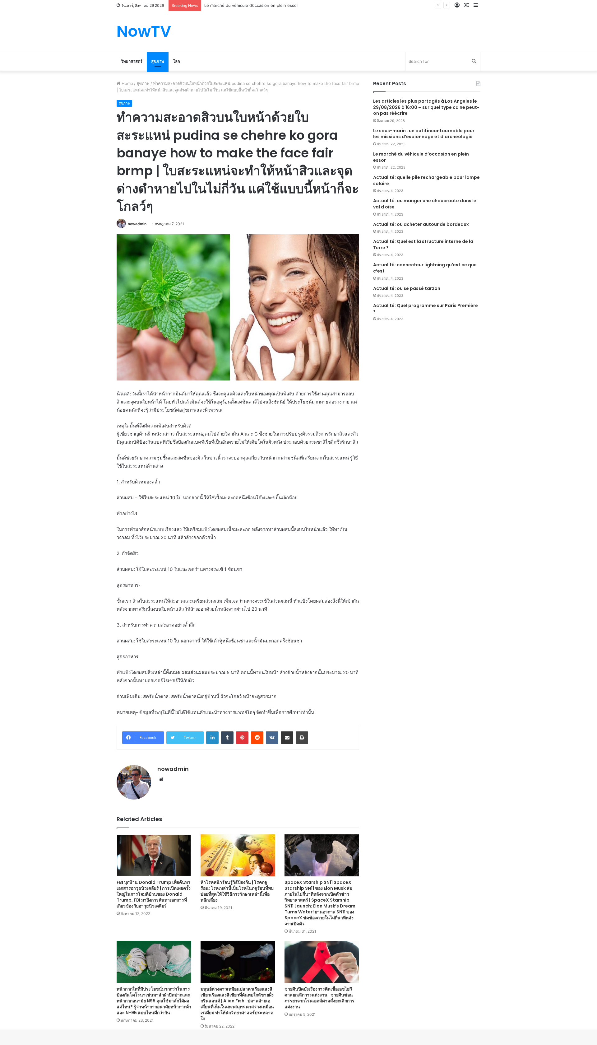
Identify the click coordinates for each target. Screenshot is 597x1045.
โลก (176, 61)
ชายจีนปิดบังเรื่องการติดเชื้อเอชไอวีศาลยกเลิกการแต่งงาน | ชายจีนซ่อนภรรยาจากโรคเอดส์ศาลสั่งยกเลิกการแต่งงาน (319, 998)
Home (126, 83)
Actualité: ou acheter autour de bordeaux (421, 224)
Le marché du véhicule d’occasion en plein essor (421, 157)
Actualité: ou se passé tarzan (406, 288)
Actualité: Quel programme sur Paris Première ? (425, 308)
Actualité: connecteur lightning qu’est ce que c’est (425, 268)
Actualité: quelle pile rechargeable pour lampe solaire (426, 180)
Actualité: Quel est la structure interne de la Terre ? (423, 244)
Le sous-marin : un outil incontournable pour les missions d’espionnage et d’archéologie (423, 134)
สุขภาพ (157, 61)
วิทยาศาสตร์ (131, 61)
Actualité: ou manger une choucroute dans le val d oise (424, 204)
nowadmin (137, 224)
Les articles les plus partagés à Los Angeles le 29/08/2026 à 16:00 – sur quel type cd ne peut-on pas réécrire (426, 107)
